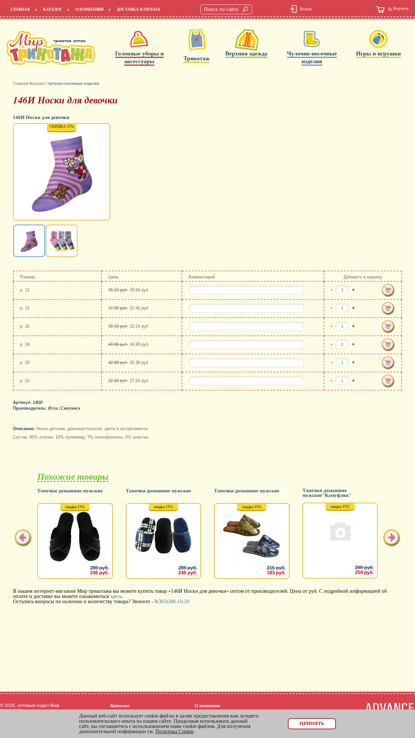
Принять (312, 723)
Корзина (398, 8)
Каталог (52, 9)
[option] (62, 172)
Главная (20, 9)
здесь (116, 596)
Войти (306, 8)
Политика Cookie (174, 731)
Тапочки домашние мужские (70, 490)
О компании (89, 9)
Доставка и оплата (138, 9)
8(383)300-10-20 (171, 601)
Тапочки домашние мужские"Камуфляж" (326, 493)
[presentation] (23, 538)
